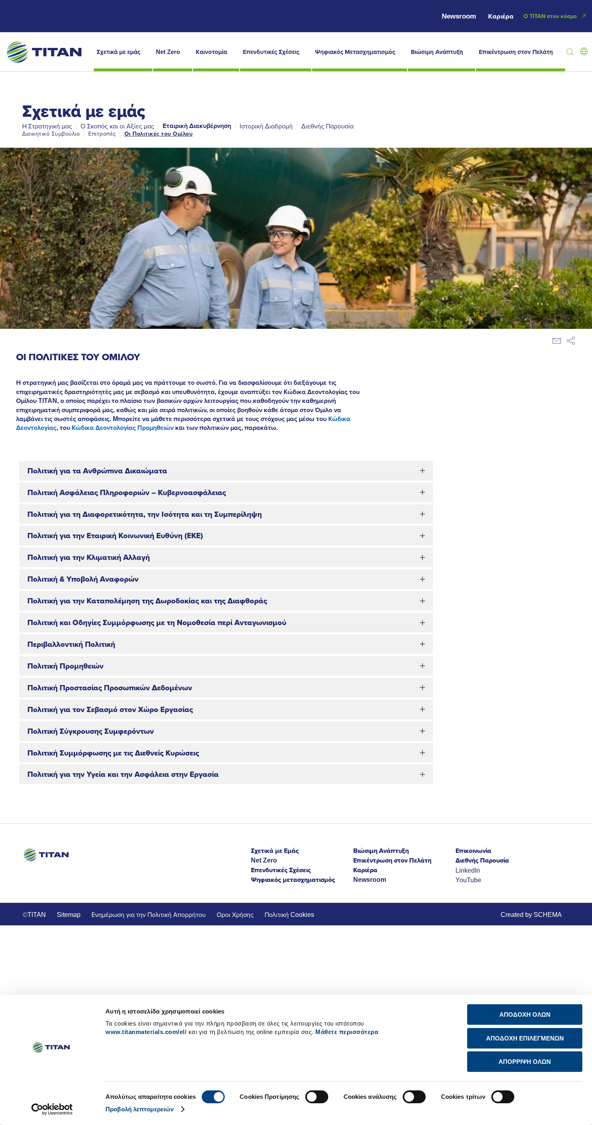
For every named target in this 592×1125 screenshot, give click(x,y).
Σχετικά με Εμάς (275, 850)
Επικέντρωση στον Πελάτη (516, 51)
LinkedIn (467, 870)
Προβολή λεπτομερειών (140, 1109)
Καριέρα (500, 16)
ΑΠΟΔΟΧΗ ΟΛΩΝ (525, 1014)
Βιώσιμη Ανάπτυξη (437, 51)
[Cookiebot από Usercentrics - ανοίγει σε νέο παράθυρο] (52, 1109)
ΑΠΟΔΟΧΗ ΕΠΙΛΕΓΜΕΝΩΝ (525, 1038)
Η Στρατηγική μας (47, 126)
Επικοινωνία (473, 850)
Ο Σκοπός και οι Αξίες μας (117, 126)
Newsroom (459, 16)
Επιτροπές (102, 134)
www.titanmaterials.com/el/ (146, 1031)
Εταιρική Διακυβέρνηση (197, 126)
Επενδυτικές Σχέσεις (271, 51)
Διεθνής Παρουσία (327, 126)
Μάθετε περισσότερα (346, 1031)
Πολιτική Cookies (289, 914)
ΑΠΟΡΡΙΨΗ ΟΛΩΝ (525, 1061)
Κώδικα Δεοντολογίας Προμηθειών (123, 427)
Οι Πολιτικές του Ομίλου (158, 134)
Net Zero (168, 51)
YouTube (468, 879)
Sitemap (69, 914)
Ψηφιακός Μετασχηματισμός (355, 51)
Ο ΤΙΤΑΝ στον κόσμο (550, 16)
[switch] (316, 1096)
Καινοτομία (211, 51)
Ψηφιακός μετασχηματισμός (293, 879)
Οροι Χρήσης (235, 914)
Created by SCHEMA (531, 914)
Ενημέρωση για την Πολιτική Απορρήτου (148, 914)
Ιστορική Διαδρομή (266, 126)
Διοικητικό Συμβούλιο (51, 134)
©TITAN (34, 914)
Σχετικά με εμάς (118, 51)
